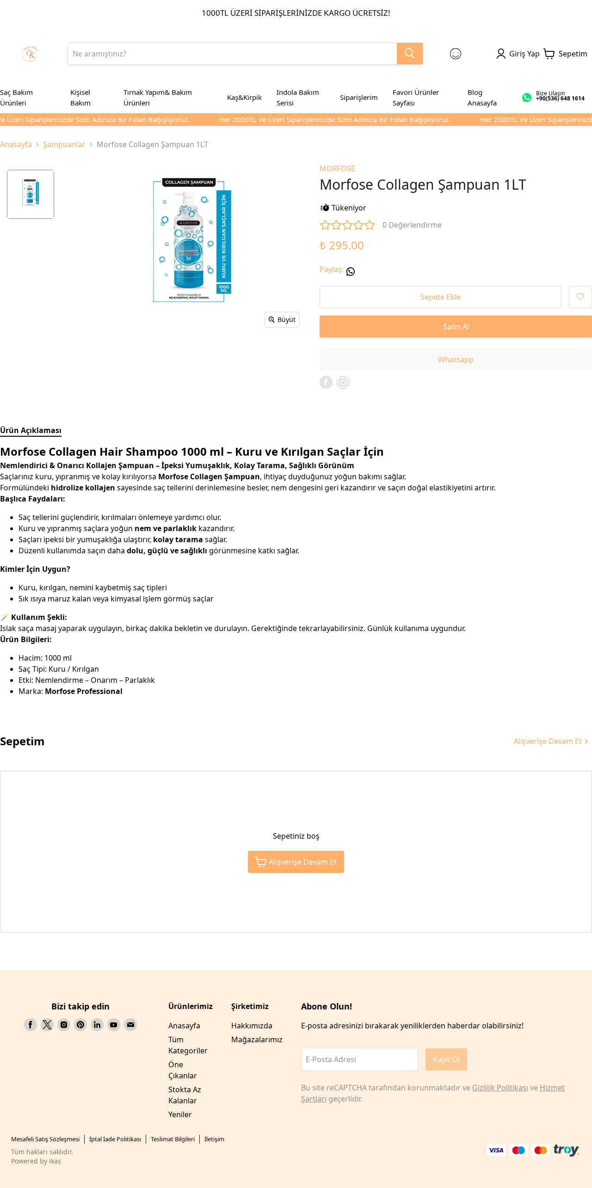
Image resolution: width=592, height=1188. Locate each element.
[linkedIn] (97, 1024)
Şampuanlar (64, 144)
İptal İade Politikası (115, 1139)
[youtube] (113, 1024)
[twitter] (47, 1024)
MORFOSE (337, 168)
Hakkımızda (251, 1026)
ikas (55, 1161)
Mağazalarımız (257, 1039)
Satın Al (456, 327)
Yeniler (180, 1114)
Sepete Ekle (440, 297)
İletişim (214, 1139)
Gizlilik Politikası (500, 1088)
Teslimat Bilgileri (173, 1139)
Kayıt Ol (446, 1059)
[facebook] (326, 382)
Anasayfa (16, 144)
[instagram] (63, 1024)
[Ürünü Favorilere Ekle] (580, 297)
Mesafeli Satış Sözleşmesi (45, 1139)
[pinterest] (80, 1024)
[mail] (130, 1024)
